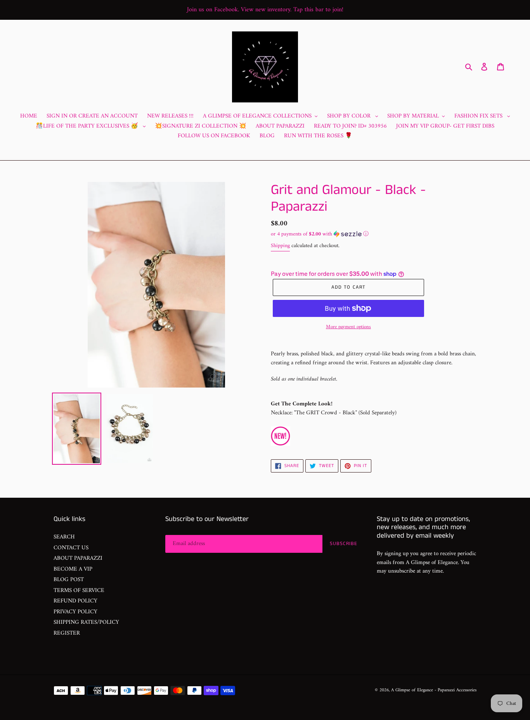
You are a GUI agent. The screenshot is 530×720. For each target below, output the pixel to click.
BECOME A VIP (73, 569)
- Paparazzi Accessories (455, 690)
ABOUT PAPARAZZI (78, 558)
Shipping (280, 246)
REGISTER (67, 633)
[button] (320, 234)
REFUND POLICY (75, 601)
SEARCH (64, 537)
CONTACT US (71, 548)
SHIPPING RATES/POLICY (86, 622)
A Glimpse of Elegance (412, 690)
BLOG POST (69, 580)
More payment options (348, 327)
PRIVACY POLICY (75, 612)
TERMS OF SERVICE (79, 590)
